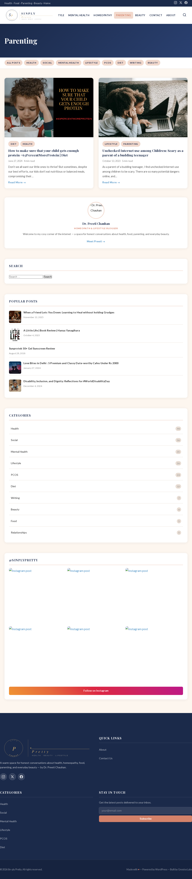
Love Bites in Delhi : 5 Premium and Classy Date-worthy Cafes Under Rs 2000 (70, 363)
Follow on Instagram (96, 690)
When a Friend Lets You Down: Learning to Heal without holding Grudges (68, 312)
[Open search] (185, 15)
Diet (121, 62)
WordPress (161, 869)
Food (95, 521)
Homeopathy (103, 15)
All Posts (13, 62)
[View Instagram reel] (38, 597)
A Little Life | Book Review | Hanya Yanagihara (51, 330)
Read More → (17, 182)
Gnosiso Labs (185, 869)
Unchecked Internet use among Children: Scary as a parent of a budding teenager (142, 152)
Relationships (95, 532)
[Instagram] (175, 3)
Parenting (123, 15)
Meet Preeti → (96, 241)
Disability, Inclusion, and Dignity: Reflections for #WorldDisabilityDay (66, 381)
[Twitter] (180, 3)
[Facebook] (186, 3)
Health (31, 62)
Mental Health (78, 15)
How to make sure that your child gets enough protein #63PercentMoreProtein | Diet (43, 152)
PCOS (107, 62)
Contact (155, 15)
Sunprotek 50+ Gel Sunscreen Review (32, 348)
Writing (135, 62)
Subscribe (146, 818)
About (171, 15)
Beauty (140, 15)
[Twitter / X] (12, 776)
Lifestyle (91, 62)
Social (47, 62)
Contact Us (105, 758)
